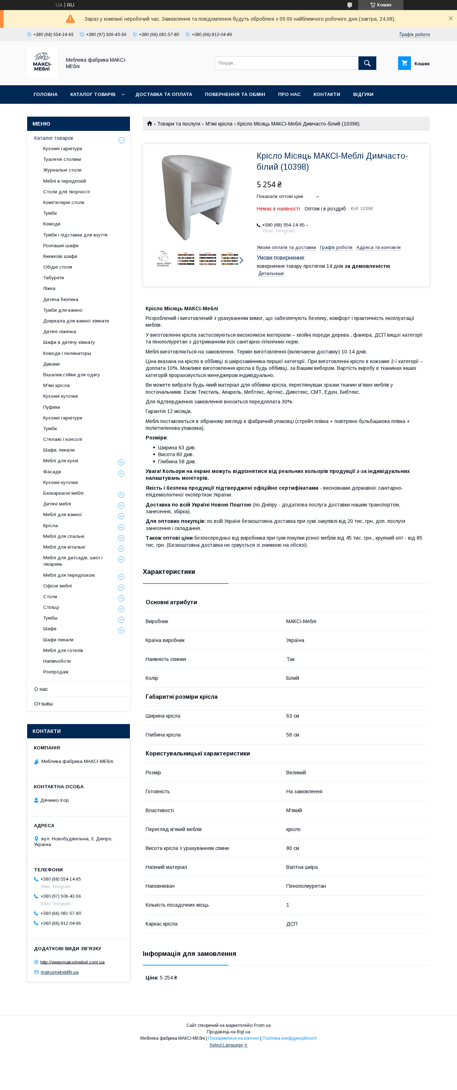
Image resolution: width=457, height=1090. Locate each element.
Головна (45, 94)
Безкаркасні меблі (63, 493)
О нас (41, 689)
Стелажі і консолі (62, 439)
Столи (50, 596)
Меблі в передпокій (64, 181)
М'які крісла (219, 124)
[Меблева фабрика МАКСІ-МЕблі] (42, 76)
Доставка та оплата (163, 94)
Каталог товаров (53, 138)
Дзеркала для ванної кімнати (76, 321)
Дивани (51, 364)
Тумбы (50, 618)
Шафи (49, 628)
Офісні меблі (57, 586)
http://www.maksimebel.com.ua (72, 961)
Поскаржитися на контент (233, 1038)
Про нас (289, 94)
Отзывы (43, 704)
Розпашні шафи (61, 245)
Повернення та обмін (235, 94)
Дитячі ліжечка (59, 331)
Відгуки (363, 94)
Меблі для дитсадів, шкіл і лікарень (72, 561)
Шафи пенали (58, 639)
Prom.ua (262, 1025)
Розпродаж (56, 671)
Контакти (326, 94)
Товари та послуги (178, 124)
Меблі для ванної (62, 514)
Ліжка (49, 288)
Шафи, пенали (59, 450)
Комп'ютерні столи (63, 202)
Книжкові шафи (60, 256)
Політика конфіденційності (289, 1038)
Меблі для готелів (63, 650)
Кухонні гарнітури (62, 148)
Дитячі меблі (57, 503)
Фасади (52, 471)
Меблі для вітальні (64, 547)
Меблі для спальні (63, 536)
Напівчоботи (57, 661)
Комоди (51, 223)
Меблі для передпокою (69, 575)
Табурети (53, 277)
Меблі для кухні (60, 460)
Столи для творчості (66, 191)
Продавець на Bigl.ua (228, 1031)
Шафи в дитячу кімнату (69, 342)
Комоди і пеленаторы (67, 353)
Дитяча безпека (60, 299)
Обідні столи (57, 267)
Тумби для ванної (63, 310)
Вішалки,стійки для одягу (71, 374)
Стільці (51, 607)
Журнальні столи (62, 170)
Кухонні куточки (60, 396)
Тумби (50, 213)
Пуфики (51, 407)
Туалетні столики (62, 159)
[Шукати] (367, 63)
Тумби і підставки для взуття (75, 235)
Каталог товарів (92, 94)
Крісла (50, 525)
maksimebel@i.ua (60, 972)
